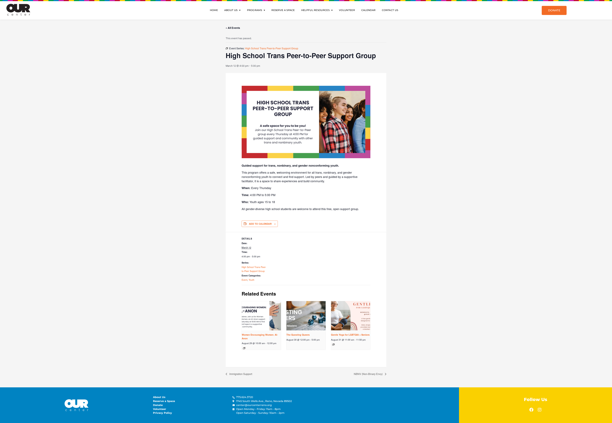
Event (244, 279)
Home (214, 10)
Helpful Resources (315, 10)
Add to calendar (260, 223)
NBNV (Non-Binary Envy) (368, 374)
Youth (251, 279)
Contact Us (390, 10)
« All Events (233, 28)
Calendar (368, 10)
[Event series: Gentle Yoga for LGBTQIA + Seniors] (333, 344)
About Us (230, 10)
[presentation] (261, 315)
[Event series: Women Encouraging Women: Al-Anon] (244, 348)
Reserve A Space (283, 10)
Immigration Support (240, 374)
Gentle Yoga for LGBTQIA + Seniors (350, 334)
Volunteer (347, 10)
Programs (254, 10)
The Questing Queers (298, 334)
